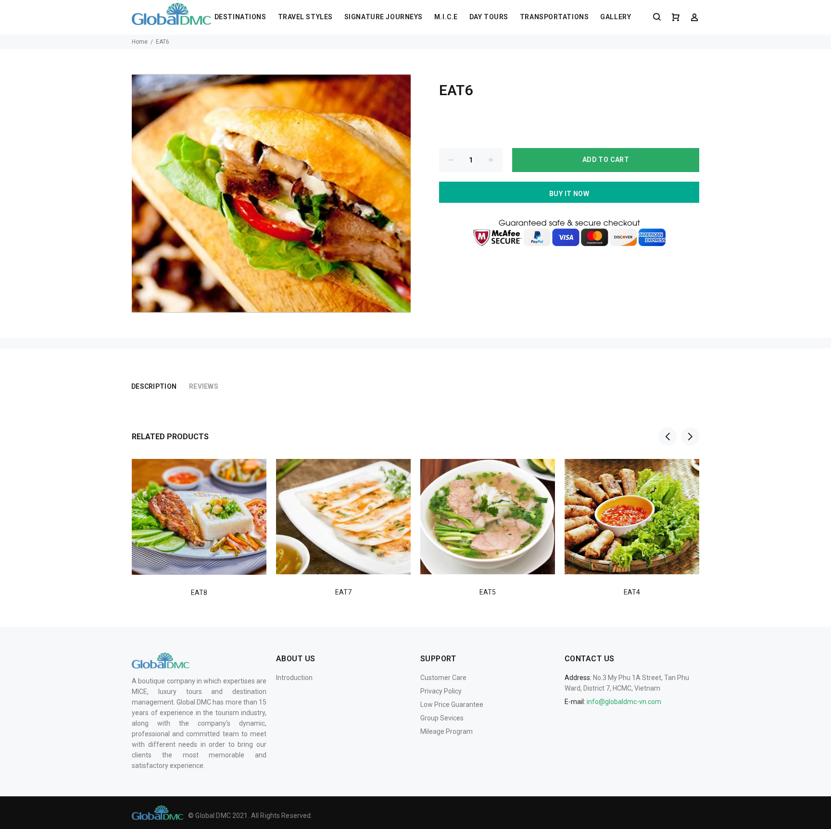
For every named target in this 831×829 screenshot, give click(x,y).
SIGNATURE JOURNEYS (383, 17)
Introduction (294, 677)
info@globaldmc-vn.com (624, 701)
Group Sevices (442, 718)
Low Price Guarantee (451, 704)
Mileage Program (446, 731)
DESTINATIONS (240, 17)
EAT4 (632, 592)
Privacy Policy (441, 691)
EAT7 (343, 592)
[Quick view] (250, 475)
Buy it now (569, 194)
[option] (199, 515)
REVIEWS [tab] (203, 386)
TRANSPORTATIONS (554, 17)
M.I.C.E (446, 17)
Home (140, 41)
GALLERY (615, 17)
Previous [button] (667, 436)
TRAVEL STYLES (305, 17)
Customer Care (443, 677)
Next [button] (690, 436)
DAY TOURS (488, 17)
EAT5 (487, 592)
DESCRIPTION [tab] (153, 386)
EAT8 (199, 592)
